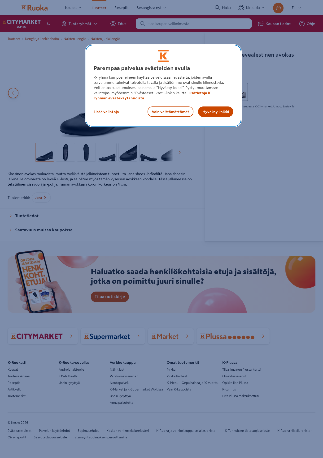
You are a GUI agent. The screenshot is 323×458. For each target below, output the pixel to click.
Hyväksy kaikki (215, 112)
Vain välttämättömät (170, 112)
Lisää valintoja (106, 112)
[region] (163, 86)
